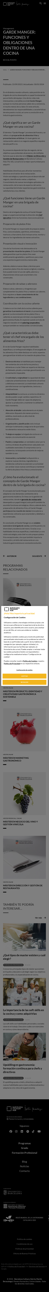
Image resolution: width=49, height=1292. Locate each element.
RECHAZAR (24, 682)
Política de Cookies (30, 661)
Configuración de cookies (24, 670)
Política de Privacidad (12, 663)
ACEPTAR (24, 676)
